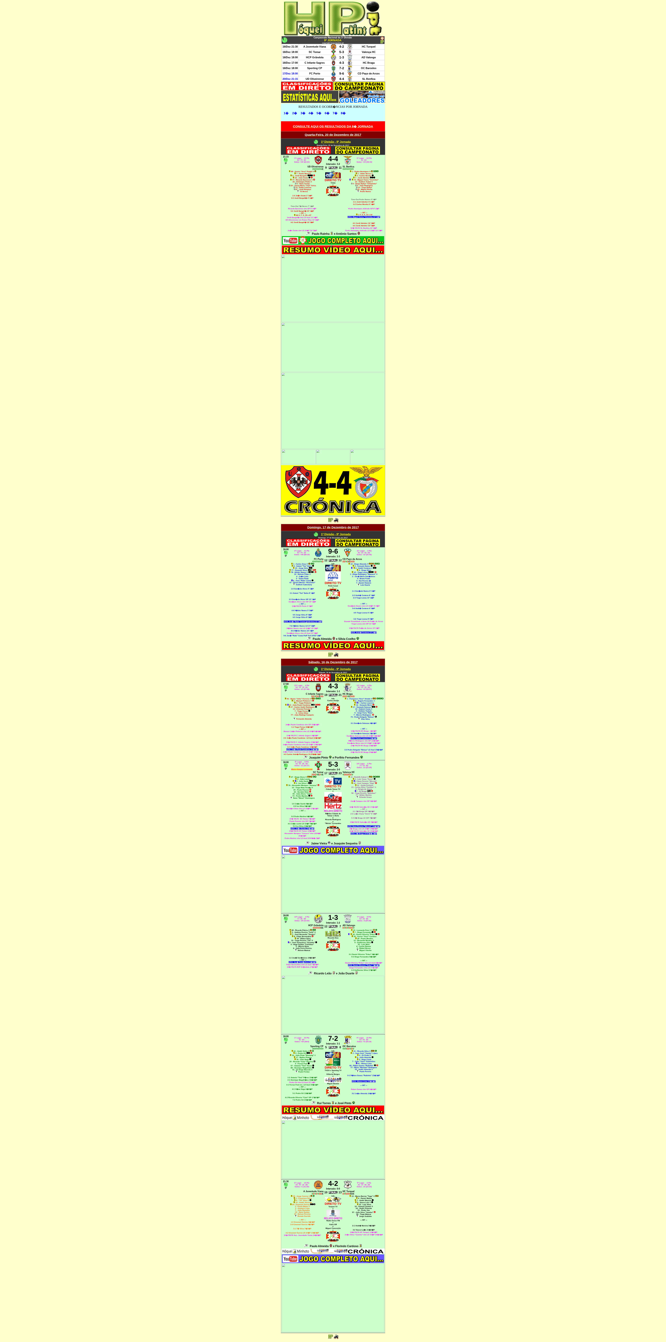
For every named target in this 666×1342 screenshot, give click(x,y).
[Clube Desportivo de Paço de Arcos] (349, 75)
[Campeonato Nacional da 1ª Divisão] (316, 142)
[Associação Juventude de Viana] (333, 48)
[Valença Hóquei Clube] (349, 53)
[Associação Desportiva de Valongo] (349, 59)
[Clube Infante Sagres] (333, 64)
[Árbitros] (308, 233)
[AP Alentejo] (329, 843)
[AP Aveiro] (358, 233)
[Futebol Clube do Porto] (333, 75)
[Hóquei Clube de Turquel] (349, 48)
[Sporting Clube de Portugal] (333, 69)
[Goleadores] (362, 101)
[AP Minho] (331, 233)
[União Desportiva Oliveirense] (333, 80)
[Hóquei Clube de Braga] (349, 64)
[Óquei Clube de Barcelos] (349, 69)
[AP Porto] (357, 638)
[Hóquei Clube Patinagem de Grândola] (333, 59)
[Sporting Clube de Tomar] (333, 53)
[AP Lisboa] (359, 843)
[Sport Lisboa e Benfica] (349, 80)
